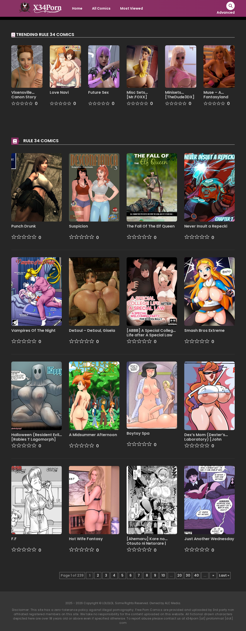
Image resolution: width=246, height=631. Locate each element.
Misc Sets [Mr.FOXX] (137, 95)
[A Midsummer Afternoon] (94, 395)
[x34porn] (39, 8)
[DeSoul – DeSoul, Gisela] (94, 291)
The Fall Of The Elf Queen (151, 226)
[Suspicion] (94, 187)
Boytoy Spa (138, 433)
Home (77, 8)
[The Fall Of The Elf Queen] (152, 187)
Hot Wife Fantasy (86, 539)
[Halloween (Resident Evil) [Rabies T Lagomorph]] (36, 395)
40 (196, 575)
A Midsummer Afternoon (93, 435)
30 (188, 575)
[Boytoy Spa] (152, 394)
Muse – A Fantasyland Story (215, 97)
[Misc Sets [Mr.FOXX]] (142, 66)
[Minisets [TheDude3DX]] (180, 66)
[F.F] (36, 499)
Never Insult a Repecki (205, 226)
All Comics (101, 8)
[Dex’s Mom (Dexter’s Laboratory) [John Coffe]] (209, 395)
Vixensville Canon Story (23, 95)
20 (179, 575)
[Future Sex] (103, 66)
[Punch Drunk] (36, 187)
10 (163, 575)
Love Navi (59, 92)
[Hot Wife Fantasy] (94, 499)
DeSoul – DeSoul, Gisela (92, 330)
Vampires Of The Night (33, 330)
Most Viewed (131, 8)
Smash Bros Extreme (204, 330)
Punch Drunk (23, 226)
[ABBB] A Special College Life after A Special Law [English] (151, 335)
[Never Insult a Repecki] (209, 187)
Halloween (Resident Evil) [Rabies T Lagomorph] (36, 437)
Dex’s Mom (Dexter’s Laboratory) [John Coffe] (204, 439)
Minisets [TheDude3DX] (179, 95)
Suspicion (78, 226)
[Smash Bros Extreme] (209, 291)
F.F (14, 539)
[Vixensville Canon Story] (27, 66)
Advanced (226, 12)
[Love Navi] (65, 66)
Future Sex (98, 92)
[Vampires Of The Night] (36, 291)
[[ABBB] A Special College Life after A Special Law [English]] (152, 291)
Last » (224, 575)
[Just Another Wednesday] (209, 499)
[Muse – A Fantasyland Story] (219, 66)
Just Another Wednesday (209, 539)
